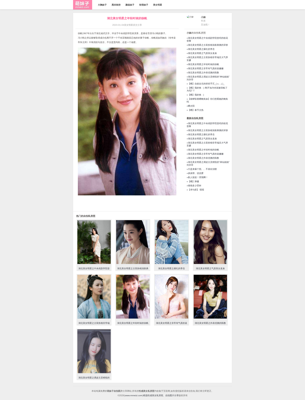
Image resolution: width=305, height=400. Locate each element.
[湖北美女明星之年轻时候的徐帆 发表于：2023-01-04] (132, 297)
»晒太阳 (191, 106)
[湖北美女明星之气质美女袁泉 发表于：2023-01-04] (210, 242)
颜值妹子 (129, 4)
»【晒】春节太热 (195, 110)
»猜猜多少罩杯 (194, 185)
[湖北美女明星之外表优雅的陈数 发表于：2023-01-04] (210, 297)
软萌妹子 (143, 4)
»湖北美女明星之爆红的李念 (201, 49)
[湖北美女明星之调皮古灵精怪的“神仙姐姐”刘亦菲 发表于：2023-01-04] (94, 352)
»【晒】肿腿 (193, 181)
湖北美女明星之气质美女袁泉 (210, 268)
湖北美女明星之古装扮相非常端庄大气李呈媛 (94, 324)
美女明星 (157, 4)
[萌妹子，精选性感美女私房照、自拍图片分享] (82, 8)
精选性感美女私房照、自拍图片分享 (161, 395)
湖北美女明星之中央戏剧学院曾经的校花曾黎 (94, 270)
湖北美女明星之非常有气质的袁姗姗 (171, 324)
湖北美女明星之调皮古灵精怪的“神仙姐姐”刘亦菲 (94, 379)
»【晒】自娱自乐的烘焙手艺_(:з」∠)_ (205, 83)
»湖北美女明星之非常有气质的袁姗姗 (205, 68)
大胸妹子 (102, 4)
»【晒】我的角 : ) (195, 94)
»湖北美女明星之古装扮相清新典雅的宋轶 (207, 45)
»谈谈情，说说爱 (195, 173)
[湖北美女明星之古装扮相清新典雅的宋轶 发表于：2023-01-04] (132, 242)
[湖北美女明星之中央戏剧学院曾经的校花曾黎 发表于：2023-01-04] (94, 242)
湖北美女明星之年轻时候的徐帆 (132, 323)
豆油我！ (205, 24)
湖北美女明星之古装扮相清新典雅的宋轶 (132, 270)
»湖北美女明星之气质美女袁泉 (202, 53)
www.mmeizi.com (133, 395)
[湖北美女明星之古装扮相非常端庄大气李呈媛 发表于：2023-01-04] (94, 297)
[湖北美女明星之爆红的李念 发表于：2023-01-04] (171, 242)
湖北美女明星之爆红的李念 (171, 268)
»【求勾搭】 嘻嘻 (195, 189)
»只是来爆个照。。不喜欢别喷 (202, 169)
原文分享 (137, 25)
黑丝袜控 (116, 4)
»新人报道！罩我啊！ (197, 177)
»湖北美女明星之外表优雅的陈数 (203, 72)
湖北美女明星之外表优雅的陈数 (210, 323)
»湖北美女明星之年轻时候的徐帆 (203, 64)
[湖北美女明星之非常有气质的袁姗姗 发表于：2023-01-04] (171, 297)
